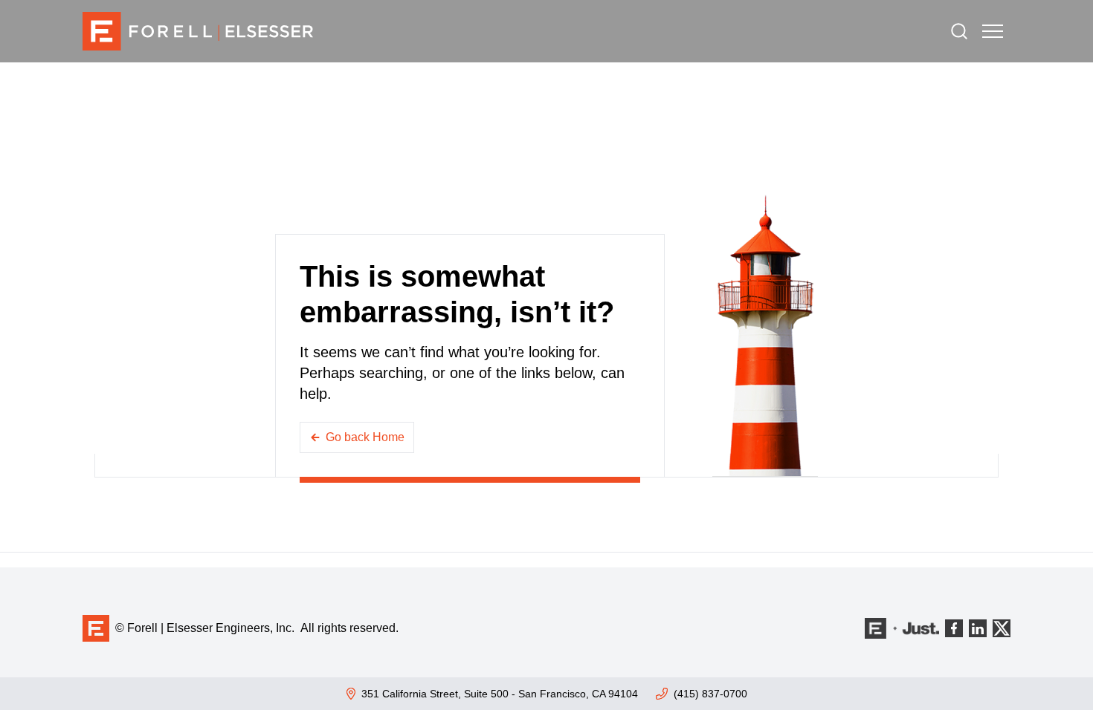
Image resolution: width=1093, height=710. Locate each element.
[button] (992, 31)
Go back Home (365, 437)
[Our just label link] (902, 628)
